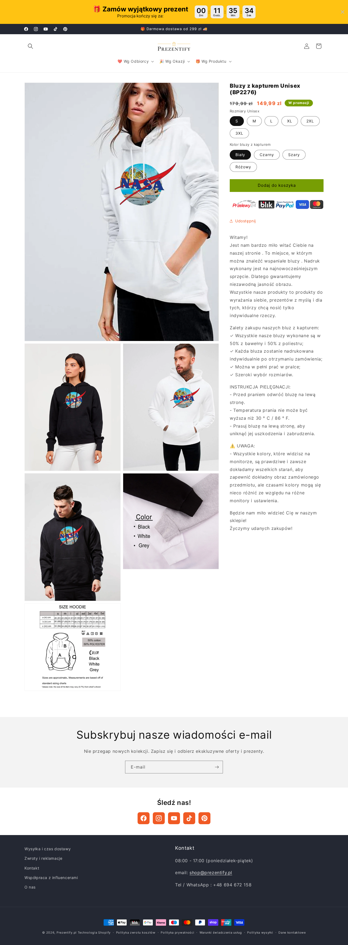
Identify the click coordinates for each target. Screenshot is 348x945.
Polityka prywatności (177, 932)
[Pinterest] (204, 818)
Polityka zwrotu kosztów (136, 932)
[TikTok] (189, 818)
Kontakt (31, 868)
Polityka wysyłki (260, 932)
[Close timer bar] (342, 12)
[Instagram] (159, 818)
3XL (239, 133)
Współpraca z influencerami (51, 877)
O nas (30, 887)
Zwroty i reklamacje (43, 858)
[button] (30, 46)
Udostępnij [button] (245, 221)
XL (289, 121)
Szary (294, 154)
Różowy (243, 167)
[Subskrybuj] (217, 767)
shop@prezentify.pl (210, 872)
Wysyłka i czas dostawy (47, 848)
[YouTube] (174, 818)
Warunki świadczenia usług (221, 932)
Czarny (267, 154)
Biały (240, 154)
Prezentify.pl (67, 932)
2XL (310, 121)
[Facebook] (144, 818)
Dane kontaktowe (292, 932)
